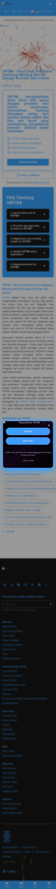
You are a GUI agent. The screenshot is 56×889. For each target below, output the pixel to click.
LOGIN (28, 431)
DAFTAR (28, 441)
